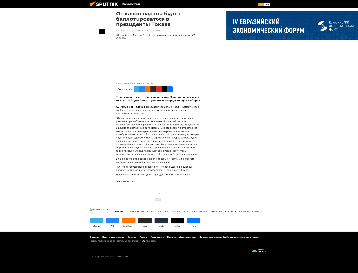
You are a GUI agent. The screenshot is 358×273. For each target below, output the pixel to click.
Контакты (132, 237)
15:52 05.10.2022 (123, 30)
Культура (175, 211)
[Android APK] (258, 251)
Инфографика (199, 211)
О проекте (94, 237)
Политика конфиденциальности (181, 237)
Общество (162, 211)
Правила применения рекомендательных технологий (114, 241)
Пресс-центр (216, 211)
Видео (150, 211)
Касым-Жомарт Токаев (126, 181)
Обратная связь (149, 241)
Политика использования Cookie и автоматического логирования (229, 237)
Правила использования (113, 237)
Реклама (143, 237)
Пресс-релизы (157, 237)
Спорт (186, 211)
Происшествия (136, 211)
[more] (102, 31)
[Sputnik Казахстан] (105, 7)
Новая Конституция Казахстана (242, 211)
